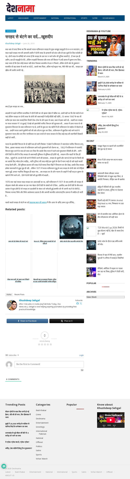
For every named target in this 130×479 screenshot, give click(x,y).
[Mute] (118, 425)
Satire (95, 18)
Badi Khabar (23, 18)
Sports (84, 18)
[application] (111, 420)
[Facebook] (77, 303)
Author (9, 294)
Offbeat (11, 24)
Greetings (40, 427)
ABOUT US (23, 24)
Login (81, 355)
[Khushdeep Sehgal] (12, 309)
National (55, 18)
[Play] (100, 425)
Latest (10, 18)
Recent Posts (19, 294)
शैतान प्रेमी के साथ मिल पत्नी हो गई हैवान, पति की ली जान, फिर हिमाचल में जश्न (111, 70)
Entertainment (40, 18)
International (70, 18)
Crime (38, 414)
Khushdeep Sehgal (12, 43)
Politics (39, 446)
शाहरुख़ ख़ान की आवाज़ (38, 202)
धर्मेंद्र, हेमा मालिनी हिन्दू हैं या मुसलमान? (18, 448)
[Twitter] (80, 303)
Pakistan (42, 434)
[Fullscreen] (122, 425)
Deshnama (11, 31)
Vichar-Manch (108, 18)
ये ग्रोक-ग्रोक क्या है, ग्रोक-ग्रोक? (17, 442)
